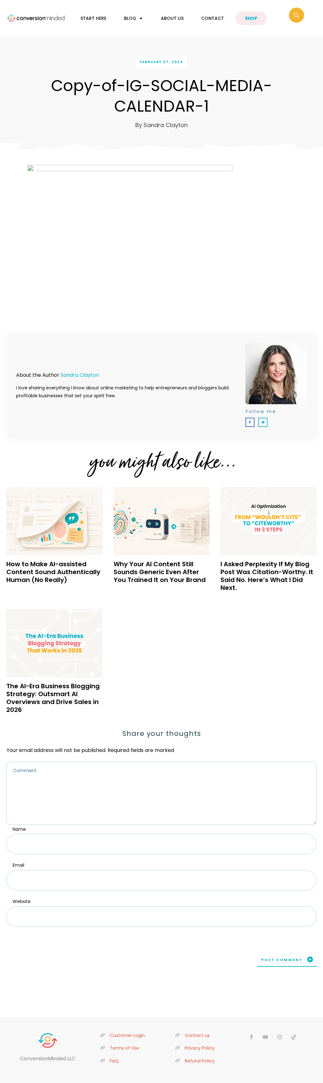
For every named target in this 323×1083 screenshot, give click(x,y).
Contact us (197, 1035)
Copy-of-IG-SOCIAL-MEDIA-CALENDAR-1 (161, 95)
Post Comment (282, 959)
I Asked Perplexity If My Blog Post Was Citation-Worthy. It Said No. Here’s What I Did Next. (266, 576)
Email (18, 865)
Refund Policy (199, 1061)
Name (19, 829)
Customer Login (127, 1035)
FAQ (114, 1061)
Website (22, 901)
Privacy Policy (199, 1048)
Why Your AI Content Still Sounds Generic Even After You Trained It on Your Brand (160, 572)
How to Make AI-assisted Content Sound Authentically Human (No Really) (53, 572)
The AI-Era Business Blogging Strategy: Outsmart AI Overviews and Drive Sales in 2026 (53, 698)
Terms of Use (124, 1048)
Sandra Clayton (80, 375)
